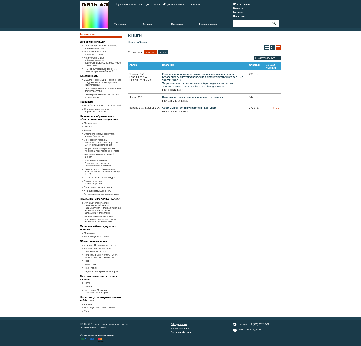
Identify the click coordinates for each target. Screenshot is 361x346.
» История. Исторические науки (100, 245)
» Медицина (90, 233)
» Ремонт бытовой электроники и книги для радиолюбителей (101, 70)
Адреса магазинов (180, 328)
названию (150, 52)
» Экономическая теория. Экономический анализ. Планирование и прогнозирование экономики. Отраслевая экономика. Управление (103, 208)
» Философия (90, 264)
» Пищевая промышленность (99, 187)
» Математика (91, 123)
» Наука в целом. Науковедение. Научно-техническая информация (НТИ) (103, 171)
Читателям (120, 24)
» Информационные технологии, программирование (101, 46)
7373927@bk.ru (253, 329)
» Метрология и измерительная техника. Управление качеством (102, 149)
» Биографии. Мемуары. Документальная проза (97, 291)
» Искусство (90, 304)
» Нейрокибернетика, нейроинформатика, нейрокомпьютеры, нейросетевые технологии (103, 61)
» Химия (88, 130)
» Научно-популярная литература (101, 271)
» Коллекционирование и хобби (100, 307)
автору (162, 52)
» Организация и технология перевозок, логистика (98, 110)
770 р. (276, 107)
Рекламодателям (208, 24)
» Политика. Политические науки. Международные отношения (101, 255)
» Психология (91, 268)
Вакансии (238, 8)
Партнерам (177, 24)
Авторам (147, 24)
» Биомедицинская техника (98, 236)
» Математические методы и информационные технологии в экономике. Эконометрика (101, 219)
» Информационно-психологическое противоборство (103, 89)
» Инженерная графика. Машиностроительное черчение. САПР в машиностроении (102, 142)
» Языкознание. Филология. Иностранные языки (98, 249)
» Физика (88, 126)
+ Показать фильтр (265, 58)
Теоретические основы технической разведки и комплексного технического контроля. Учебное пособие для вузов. (202, 80)
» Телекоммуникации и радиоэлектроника (95, 52)
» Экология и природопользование (102, 194)
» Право (88, 261)
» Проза (87, 283)
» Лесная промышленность (98, 191)
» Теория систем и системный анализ (99, 155)
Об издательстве (241, 4)
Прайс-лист (239, 16)
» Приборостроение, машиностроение (94, 182)
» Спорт (87, 311)
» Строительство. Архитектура (100, 177)
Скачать (181, 332)
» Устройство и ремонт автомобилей (103, 105)
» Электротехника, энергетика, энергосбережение (100, 134)
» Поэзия (88, 286)
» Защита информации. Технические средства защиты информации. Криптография (103, 82)
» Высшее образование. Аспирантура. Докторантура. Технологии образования (100, 163)
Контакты (238, 12)
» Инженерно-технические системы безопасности (102, 95)
